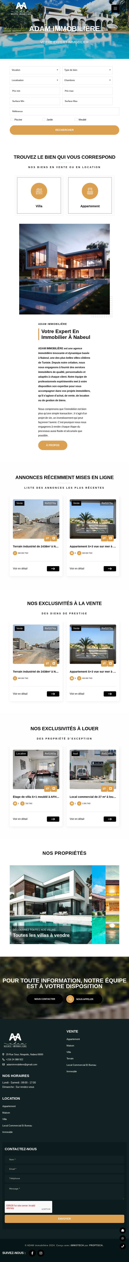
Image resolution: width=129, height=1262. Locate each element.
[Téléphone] (123, 1246)
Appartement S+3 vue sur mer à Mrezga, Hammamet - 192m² (53, 546)
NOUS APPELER (84, 999)
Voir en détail (20, 568)
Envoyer (64, 1218)
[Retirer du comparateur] (47, 538)
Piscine (18, 119)
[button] (35, 70)
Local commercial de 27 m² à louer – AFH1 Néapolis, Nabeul (53, 796)
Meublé (82, 119)
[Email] (123, 1230)
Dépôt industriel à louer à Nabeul (92, 796)
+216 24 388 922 (14, 1059)
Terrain (90, 206)
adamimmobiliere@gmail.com (21, 1064)
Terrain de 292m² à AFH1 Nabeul (91, 546)
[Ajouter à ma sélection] (54, 538)
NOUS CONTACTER (44, 999)
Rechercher (64, 130)
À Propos (52, 445)
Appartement (39, 206)
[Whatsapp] (123, 1238)
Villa (69, 1052)
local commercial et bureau (81, 1065)
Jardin (50, 119)
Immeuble (72, 1071)
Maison (70, 1045)
